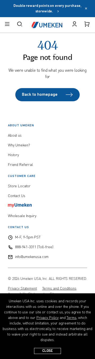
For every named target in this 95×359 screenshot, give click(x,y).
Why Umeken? (19, 145)
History (13, 155)
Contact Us (16, 196)
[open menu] (7, 24)
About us (15, 135)
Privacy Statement (22, 288)
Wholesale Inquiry (22, 216)
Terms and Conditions (59, 288)
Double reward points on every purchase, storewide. (47, 8)
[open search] (19, 24)
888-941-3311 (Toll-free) (34, 247)
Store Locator (19, 186)
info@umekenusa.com (32, 257)
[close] (86, 9)
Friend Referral (20, 165)
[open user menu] (74, 24)
